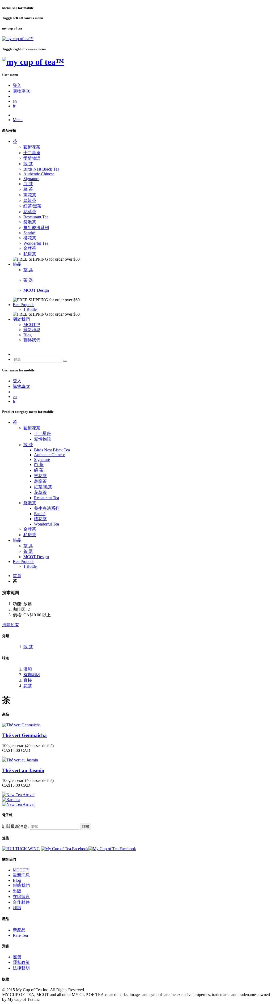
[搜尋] (65, 361)
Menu (18, 119)
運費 (17, 957)
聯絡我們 (31, 340)
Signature (31, 178)
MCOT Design (36, 290)
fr (14, 106)
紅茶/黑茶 (32, 206)
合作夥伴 (21, 902)
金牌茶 (29, 248)
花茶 (27, 686)
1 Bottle (30, 309)
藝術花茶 (31, 147)
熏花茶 (29, 195)
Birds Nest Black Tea (41, 169)
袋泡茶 (29, 222)
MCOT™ (31, 324)
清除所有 (10, 624)
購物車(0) (21, 91)
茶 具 (28, 270)
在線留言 (21, 896)
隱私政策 (21, 962)
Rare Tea (20, 935)
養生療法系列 (36, 227)
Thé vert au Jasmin (23, 770)
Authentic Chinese (38, 174)
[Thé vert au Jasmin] (20, 760)
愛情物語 (31, 158)
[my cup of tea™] (17, 38)
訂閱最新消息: (15, 826)
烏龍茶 (29, 200)
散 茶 (28, 164)
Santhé (29, 233)
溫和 (27, 669)
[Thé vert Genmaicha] (21, 725)
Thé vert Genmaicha (24, 735)
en (15, 101)
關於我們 (21, 319)
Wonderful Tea (35, 243)
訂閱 (85, 827)
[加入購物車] (4, 756)
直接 (27, 680)
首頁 (17, 575)
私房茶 (29, 254)
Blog (27, 335)
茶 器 (28, 280)
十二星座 (31, 152)
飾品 (17, 264)
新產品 (19, 930)
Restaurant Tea (35, 217)
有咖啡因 (31, 674)
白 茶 (28, 183)
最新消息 (31, 329)
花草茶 (29, 211)
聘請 (17, 907)
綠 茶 (28, 189)
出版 (17, 891)
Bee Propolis (23, 304)
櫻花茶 (29, 238)
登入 (17, 85)
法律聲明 (21, 968)
